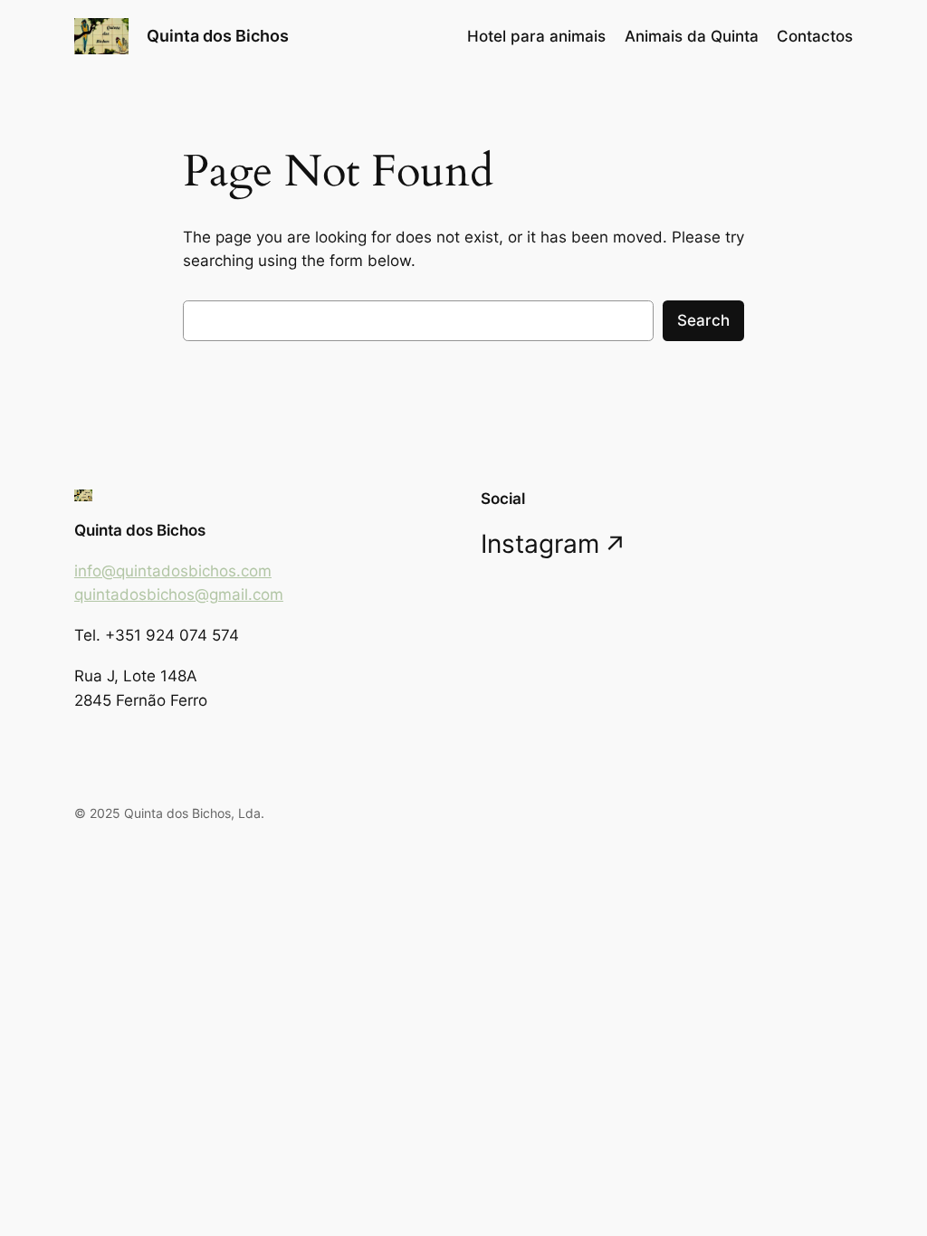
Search (703, 320)
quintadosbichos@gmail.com (178, 594)
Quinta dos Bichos (218, 35)
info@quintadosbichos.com (173, 571)
